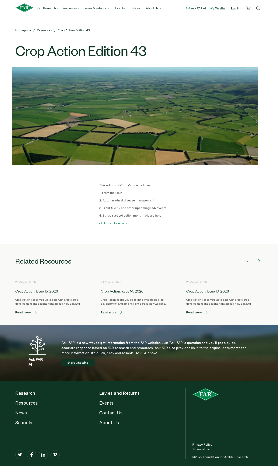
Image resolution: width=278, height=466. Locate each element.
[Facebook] (31, 454)
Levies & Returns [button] (95, 8)
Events (120, 8)
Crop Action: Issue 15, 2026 (36, 291)
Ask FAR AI (198, 8)
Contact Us (111, 412)
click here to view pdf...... (116, 223)
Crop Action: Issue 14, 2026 (122, 291)
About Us (109, 422)
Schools (23, 422)
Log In (235, 8)
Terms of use (201, 449)
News (136, 8)
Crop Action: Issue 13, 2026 (207, 291)
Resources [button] (69, 8)
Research (25, 393)
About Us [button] (152, 8)
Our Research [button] (46, 8)
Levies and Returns (119, 393)
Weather (221, 8)
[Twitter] (19, 454)
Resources (26, 403)
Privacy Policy (202, 444)
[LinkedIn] (43, 454)
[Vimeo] (55, 454)
